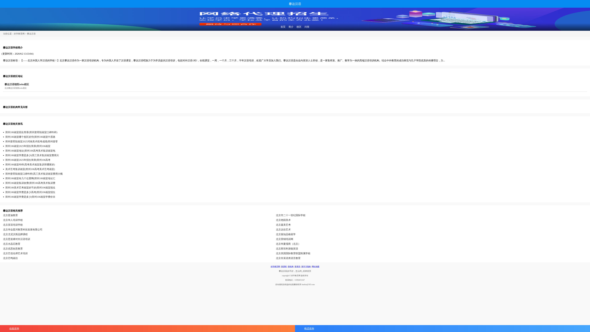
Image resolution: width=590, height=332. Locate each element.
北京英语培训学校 (13, 224)
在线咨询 (14, 328)
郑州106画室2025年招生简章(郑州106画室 (27, 146)
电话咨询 (309, 328)
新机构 (290, 266)
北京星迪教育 (10, 215)
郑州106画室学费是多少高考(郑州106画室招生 (30, 192)
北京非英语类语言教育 (288, 258)
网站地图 (315, 266)
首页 (283, 27)
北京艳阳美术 (283, 220)
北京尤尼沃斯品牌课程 (15, 234)
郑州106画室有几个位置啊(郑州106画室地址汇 (30, 178)
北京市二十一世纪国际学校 (290, 215)
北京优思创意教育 (13, 248)
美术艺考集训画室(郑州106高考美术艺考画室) (30, 169)
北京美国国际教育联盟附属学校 (293, 253)
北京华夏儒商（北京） (288, 244)
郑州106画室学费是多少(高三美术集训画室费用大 (32, 155)
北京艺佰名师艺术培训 (15, 253)
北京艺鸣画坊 (10, 258)
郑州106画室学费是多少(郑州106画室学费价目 (30, 197)
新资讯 (297, 266)
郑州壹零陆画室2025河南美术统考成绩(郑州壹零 (31, 141)
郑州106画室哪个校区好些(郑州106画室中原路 (30, 137)
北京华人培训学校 (13, 220)
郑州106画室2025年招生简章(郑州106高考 (27, 160)
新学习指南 (306, 266)
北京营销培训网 (284, 239)
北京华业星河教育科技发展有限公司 (22, 229)
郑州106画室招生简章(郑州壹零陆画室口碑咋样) (31, 132)
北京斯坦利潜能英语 (287, 248)
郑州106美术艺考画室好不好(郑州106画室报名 (30, 187)
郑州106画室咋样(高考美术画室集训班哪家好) (30, 164)
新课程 (284, 266)
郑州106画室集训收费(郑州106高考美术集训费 (30, 183)
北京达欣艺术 (283, 229)
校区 (299, 27)
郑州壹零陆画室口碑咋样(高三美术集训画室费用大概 (34, 173)
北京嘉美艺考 (283, 224)
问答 (307, 27)
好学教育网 (19, 34)
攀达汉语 (295, 4)
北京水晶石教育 (11, 244)
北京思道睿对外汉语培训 (16, 239)
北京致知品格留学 (286, 234)
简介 (291, 27)
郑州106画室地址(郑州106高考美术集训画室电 (30, 150)
